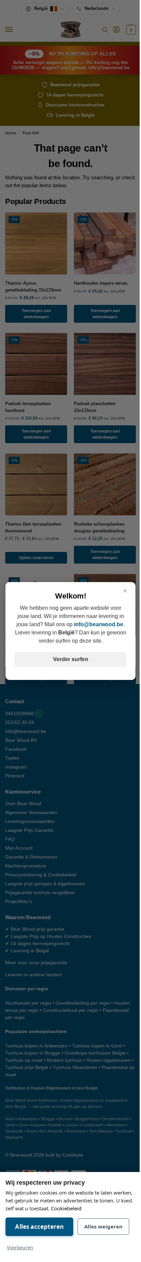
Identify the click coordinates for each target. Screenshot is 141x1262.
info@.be (98, 624)
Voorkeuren (20, 1247)
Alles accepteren (39, 1227)
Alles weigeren (103, 1226)
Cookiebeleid (66, 1208)
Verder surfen (70, 659)
